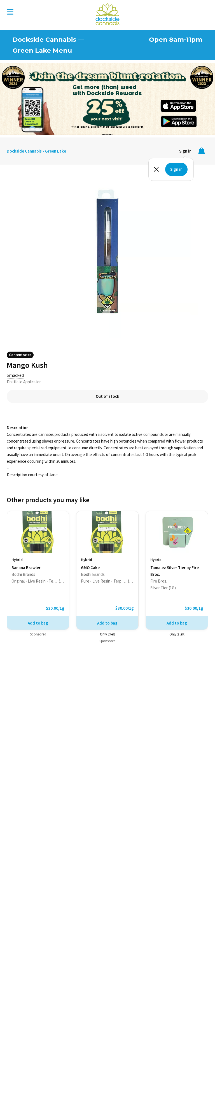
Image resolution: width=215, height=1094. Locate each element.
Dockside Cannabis (107, 14)
